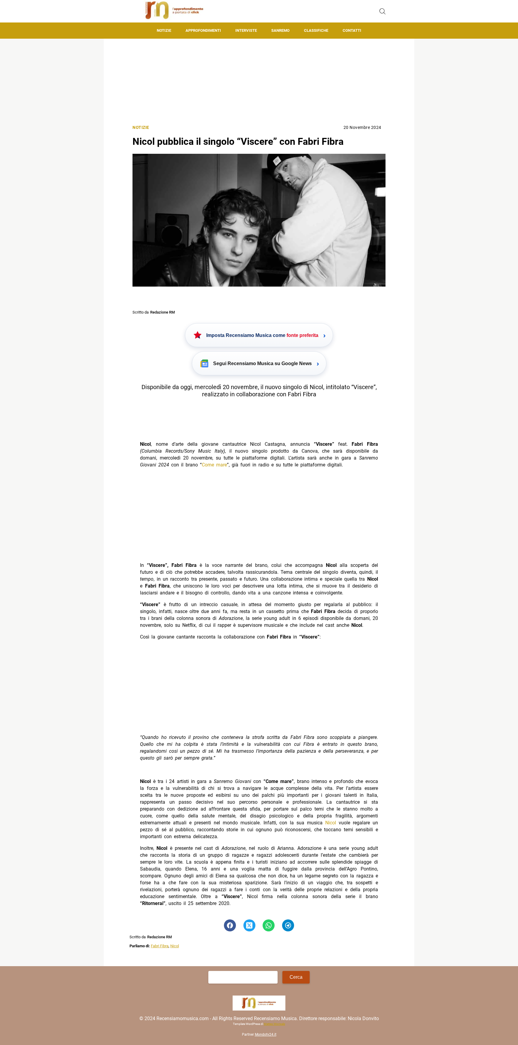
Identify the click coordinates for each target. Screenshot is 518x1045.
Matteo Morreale (274, 1024)
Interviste (246, 30)
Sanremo (280, 30)
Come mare (214, 465)
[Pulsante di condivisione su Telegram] (288, 925)
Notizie (164, 30)
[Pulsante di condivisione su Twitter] (249, 925)
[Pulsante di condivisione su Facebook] (230, 925)
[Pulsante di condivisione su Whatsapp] (269, 925)
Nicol (330, 823)
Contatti (352, 30)
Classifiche (316, 30)
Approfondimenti (203, 30)
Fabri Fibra (159, 946)
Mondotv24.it (265, 1034)
